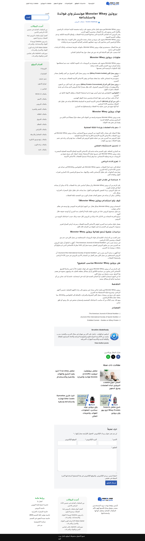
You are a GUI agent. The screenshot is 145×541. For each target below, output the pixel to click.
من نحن (39, 525)
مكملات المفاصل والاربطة (38, 134)
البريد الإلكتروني (91, 439)
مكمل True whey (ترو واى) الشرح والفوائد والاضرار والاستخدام (65, 374)
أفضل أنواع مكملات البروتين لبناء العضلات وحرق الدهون (110, 386)
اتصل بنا (39, 501)
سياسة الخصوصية (40, 522)
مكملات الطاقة (42, 114)
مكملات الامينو (42, 99)
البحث (47, 13)
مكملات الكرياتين (41, 129)
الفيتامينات (68, 3)
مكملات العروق (42, 119)
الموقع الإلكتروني (70, 439)
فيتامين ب (43, 89)
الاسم (114, 439)
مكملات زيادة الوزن (32, 3)
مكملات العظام (42, 124)
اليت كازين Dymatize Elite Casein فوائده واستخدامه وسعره (66, 399)
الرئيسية (91, 3)
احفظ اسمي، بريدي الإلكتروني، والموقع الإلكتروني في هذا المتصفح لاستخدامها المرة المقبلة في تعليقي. (89, 477)
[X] (113, 357)
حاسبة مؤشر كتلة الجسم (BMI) (39, 515)
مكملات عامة (42, 149)
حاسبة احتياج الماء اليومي (39, 505)
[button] (85, 3)
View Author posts (102, 343)
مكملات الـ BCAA (41, 94)
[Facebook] (118, 357)
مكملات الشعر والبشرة (39, 109)
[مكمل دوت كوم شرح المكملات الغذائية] (112, 4)
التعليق (114, 447)
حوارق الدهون (58, 3)
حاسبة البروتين (40, 508)
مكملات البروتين (46, 3)
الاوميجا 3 (44, 68)
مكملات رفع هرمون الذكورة (38, 139)
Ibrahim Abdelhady (92, 22)
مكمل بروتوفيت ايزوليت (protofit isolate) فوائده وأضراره (87, 374)
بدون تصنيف (43, 79)
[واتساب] (108, 357)
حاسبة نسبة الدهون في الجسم (40, 518)
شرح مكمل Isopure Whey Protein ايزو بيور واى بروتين (110, 410)
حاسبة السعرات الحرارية (40, 511)
